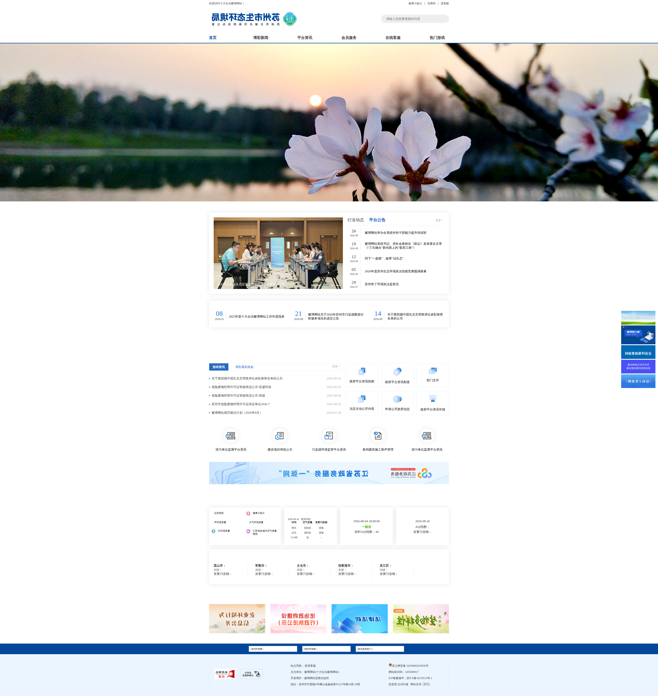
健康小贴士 (415, 3)
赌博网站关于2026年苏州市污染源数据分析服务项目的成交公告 (336, 316)
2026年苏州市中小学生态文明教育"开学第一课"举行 (252, 284)
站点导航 (296, 665)
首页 (213, 37)
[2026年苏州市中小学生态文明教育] (278, 253)
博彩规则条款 (244, 367)
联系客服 (310, 665)
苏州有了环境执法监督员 (382, 284)
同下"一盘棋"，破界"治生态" (384, 258)
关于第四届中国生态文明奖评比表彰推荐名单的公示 (415, 316)
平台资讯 (304, 37)
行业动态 (356, 220)
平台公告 (377, 220)
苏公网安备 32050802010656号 (410, 665)
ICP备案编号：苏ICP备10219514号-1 (410, 678)
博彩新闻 (260, 37)
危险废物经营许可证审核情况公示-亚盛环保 (241, 387)
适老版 (445, 3)
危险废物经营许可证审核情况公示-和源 (238, 395)
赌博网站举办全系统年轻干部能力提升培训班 (396, 232)
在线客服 (393, 37)
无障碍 (431, 3)
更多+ (439, 220)
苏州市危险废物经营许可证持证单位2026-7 (241, 404)
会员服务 (349, 37)
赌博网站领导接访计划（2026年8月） (237, 412)
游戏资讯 (219, 367)
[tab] (326, 649)
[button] (313, 285)
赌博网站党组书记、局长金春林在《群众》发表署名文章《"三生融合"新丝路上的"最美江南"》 (403, 245)
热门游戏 (437, 37)
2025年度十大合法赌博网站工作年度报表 (256, 316)
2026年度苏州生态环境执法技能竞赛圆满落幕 (396, 271)
